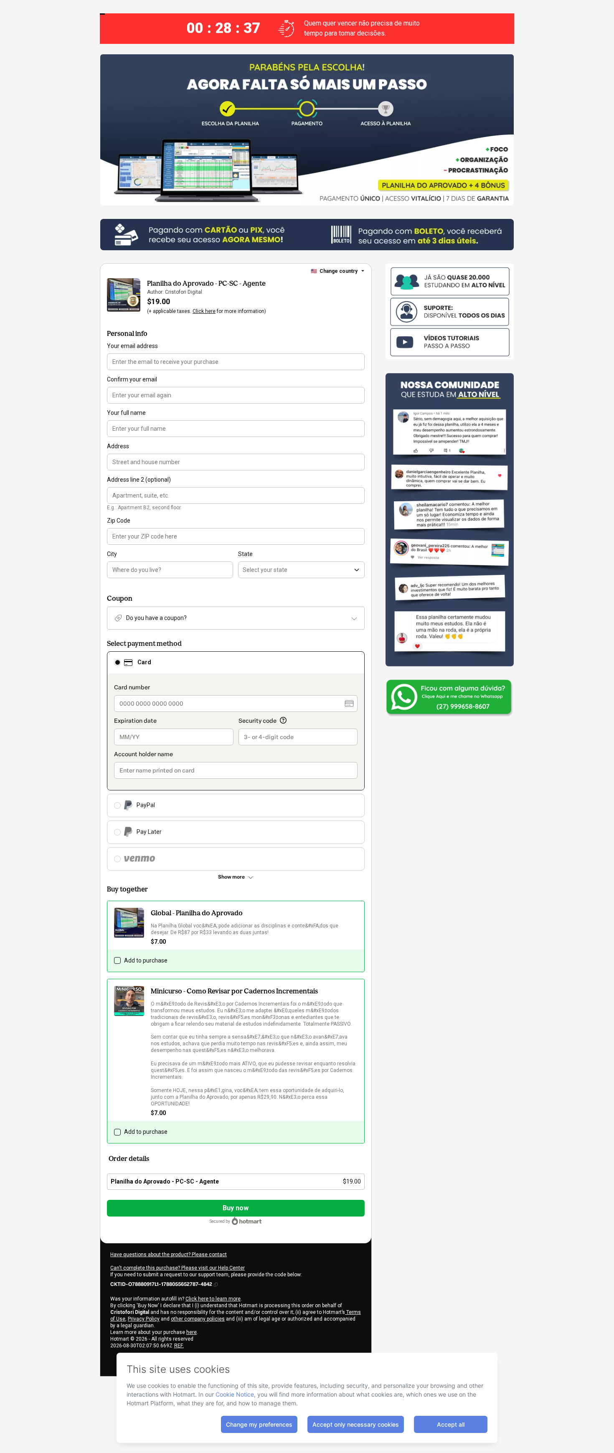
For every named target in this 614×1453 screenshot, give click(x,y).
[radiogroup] (236, 761)
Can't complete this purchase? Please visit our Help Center (177, 1268)
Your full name (126, 412)
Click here (204, 311)
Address (118, 446)
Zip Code (118, 520)
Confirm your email (132, 379)
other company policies (198, 1319)
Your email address (132, 346)
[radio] (117, 662)
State (245, 554)
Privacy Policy (144, 1319)
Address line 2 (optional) (139, 479)
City (112, 554)
